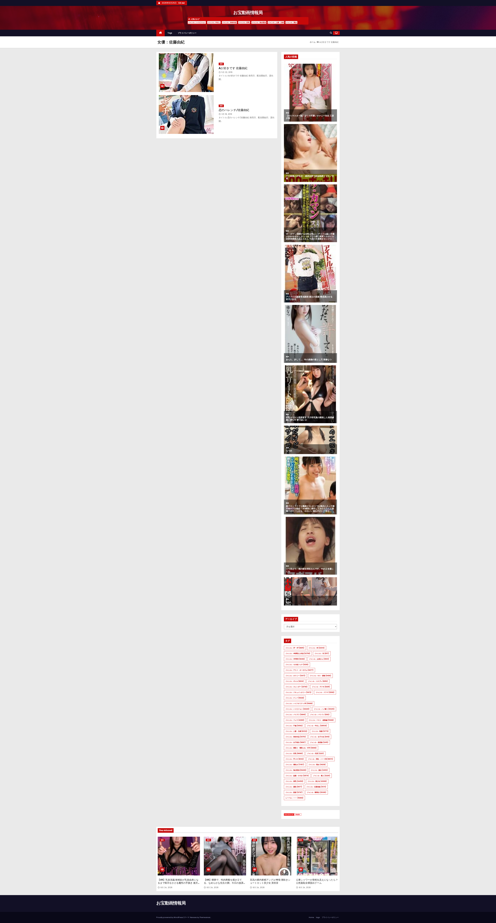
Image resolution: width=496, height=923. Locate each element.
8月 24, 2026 (166, 887)
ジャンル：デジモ (321, 687)
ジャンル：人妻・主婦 (276, 22)
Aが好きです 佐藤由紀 (233, 68)
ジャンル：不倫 (294, 726)
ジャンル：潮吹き (295, 764)
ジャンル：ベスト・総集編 (321, 720)
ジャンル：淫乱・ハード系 (320, 759)
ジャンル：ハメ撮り (324, 709)
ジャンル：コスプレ (318, 681)
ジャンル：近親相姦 (316, 787)
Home (311, 917)
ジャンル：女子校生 (296, 742)
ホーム (313, 42)
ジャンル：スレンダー (296, 687)
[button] (331, 32)
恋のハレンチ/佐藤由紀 (234, 110)
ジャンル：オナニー (295, 676)
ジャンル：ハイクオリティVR (299, 703)
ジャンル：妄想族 (319, 742)
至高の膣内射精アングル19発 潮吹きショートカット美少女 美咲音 (270, 881)
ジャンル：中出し (214, 22)
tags (170, 33)
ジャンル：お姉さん (319, 659)
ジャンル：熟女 (291, 22)
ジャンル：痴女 (319, 770)
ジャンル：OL (322, 653)
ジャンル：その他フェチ (297, 664)
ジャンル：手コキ (295, 759)
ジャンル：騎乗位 (316, 792)
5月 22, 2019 (227, 72)
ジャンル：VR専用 (295, 659)
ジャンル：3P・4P (295, 648)
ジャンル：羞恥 (294, 787)
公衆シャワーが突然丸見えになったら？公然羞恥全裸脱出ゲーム (317, 881)
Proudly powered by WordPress (169, 917)
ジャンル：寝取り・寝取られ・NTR (301, 748)
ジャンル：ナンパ (295, 698)
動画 (221, 64)
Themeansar (205, 917)
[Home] (160, 33)
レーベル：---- (294, 798)
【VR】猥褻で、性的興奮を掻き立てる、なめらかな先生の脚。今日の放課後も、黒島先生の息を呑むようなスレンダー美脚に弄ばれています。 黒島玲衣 (225, 884)
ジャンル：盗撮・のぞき (297, 776)
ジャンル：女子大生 (320, 737)
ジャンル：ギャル (295, 681)
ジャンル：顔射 (294, 792)
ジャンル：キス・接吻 (320, 676)
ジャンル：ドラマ (325, 692)
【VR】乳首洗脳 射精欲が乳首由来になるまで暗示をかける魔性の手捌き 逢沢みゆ (178, 882)
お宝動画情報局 (248, 12)
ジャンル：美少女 (317, 781)
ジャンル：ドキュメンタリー (298, 692)
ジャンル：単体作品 (229, 22)
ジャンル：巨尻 (315, 753)
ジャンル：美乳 (294, 781)
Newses (193, 917)
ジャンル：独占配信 (259, 22)
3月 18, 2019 (227, 114)
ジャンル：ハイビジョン (196, 22)
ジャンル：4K (316, 648)
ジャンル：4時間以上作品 (298, 653)
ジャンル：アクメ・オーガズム (299, 670)
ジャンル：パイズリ (296, 714)
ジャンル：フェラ (295, 720)
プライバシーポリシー (187, 33)
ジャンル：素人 (321, 776)
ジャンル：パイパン (319, 714)
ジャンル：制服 (320, 731)
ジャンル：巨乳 (244, 22)
